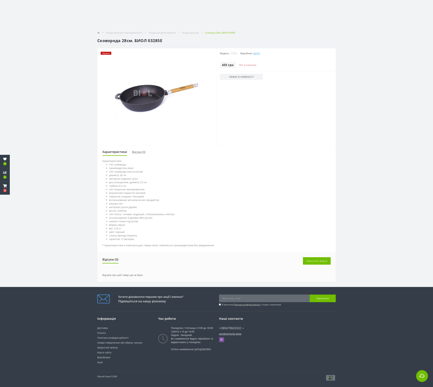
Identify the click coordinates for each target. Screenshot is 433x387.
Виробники (103, 357)
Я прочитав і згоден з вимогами (251, 304)
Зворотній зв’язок (107, 347)
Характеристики (114, 152)
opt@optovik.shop (230, 333)
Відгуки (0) (138, 152)
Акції (100, 362)
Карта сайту (104, 352)
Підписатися (322, 298)
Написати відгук (316, 261)
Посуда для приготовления (162, 32)
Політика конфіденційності (247, 304)
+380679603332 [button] (230, 328)
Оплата (101, 332)
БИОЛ (256, 53)
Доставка (102, 328)
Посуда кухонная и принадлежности (124, 32)
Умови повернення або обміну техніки (119, 342)
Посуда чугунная (190, 32)
